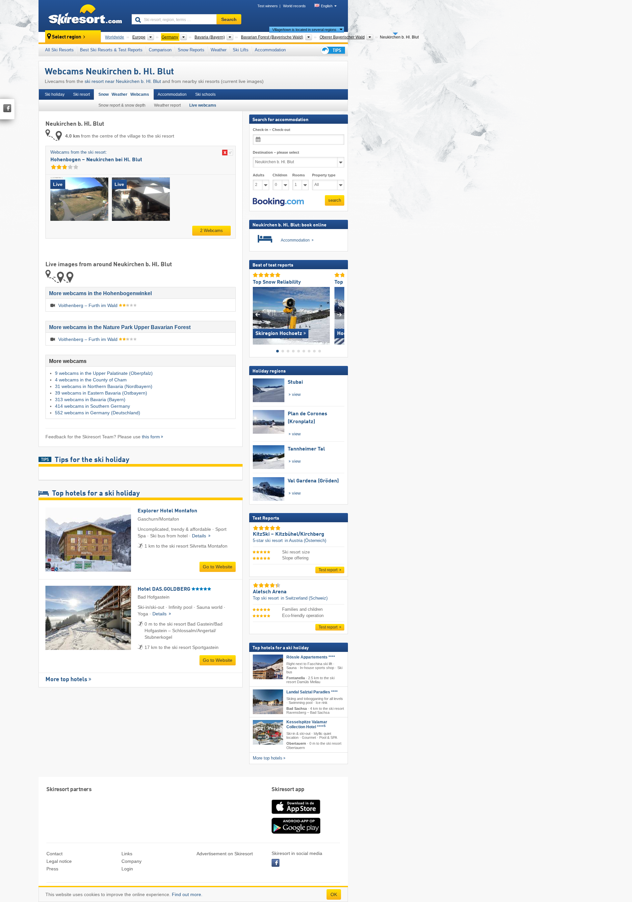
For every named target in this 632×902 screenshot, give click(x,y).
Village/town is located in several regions (304, 30)
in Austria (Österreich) (305, 540)
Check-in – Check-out (271, 130)
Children (280, 175)
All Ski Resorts (59, 49)
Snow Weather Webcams (123, 94)
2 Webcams (211, 230)
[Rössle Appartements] (268, 667)
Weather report (167, 105)
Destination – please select (276, 152)
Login (127, 868)
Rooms (298, 175)
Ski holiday (55, 94)
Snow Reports (191, 49)
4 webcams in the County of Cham (91, 379)
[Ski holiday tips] (332, 50)
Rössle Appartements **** (310, 657)
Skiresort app (288, 789)
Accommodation (270, 49)
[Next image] (339, 314)
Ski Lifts (241, 49)
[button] (278, 201)
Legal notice (59, 861)
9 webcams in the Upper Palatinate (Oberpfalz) (104, 373)
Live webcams (202, 105)
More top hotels (66, 680)
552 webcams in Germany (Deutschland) (97, 412)
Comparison (160, 49)
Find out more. (187, 894)
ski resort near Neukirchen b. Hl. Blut (123, 81)
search (334, 200)
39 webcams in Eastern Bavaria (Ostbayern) (101, 393)
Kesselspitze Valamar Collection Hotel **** (306, 724)
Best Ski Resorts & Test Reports (111, 49)
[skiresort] (82, 15)
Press (52, 868)
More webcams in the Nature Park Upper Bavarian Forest (120, 327)
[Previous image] (257, 314)
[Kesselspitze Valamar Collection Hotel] (268, 732)
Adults (258, 175)
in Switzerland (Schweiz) (304, 598)
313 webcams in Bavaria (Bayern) (90, 399)
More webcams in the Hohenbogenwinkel (100, 293)
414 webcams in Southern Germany (92, 406)
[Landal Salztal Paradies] (268, 701)
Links (126, 853)
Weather (218, 49)
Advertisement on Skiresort (225, 853)
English (326, 6)
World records (294, 6)
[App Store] (296, 814)
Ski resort (81, 94)
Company (131, 861)
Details (199, 535)
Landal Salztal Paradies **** (312, 692)
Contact (54, 853)
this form (151, 436)
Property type (323, 175)
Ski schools (205, 94)
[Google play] (296, 832)
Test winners (267, 6)
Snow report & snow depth (121, 105)
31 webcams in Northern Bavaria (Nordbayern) (103, 386)
